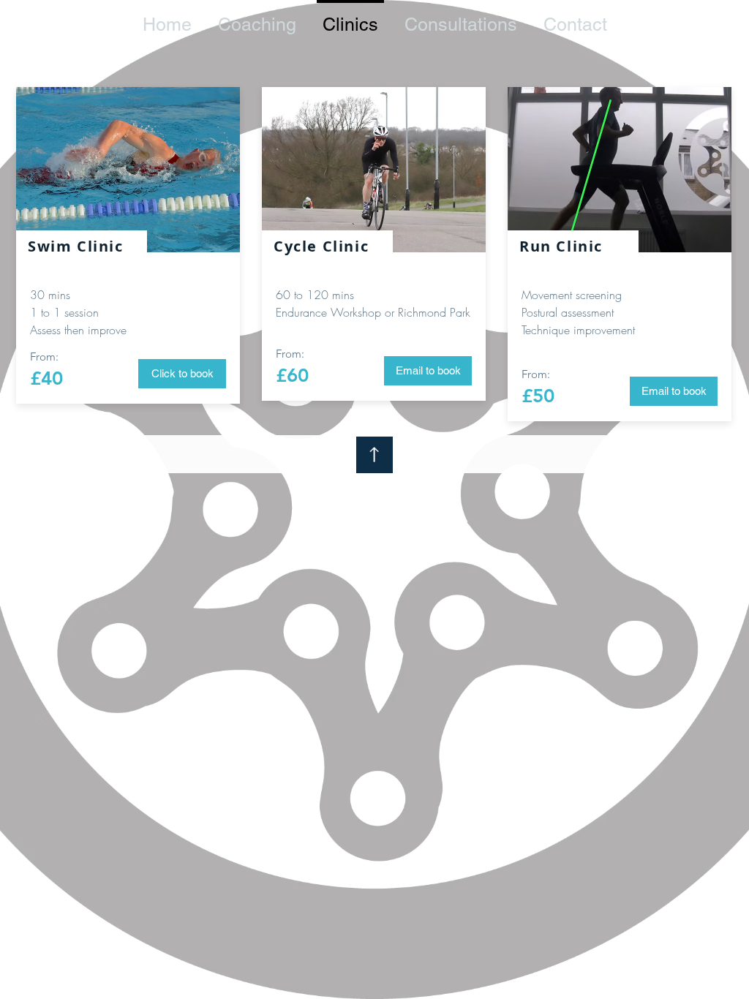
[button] (674, 391)
